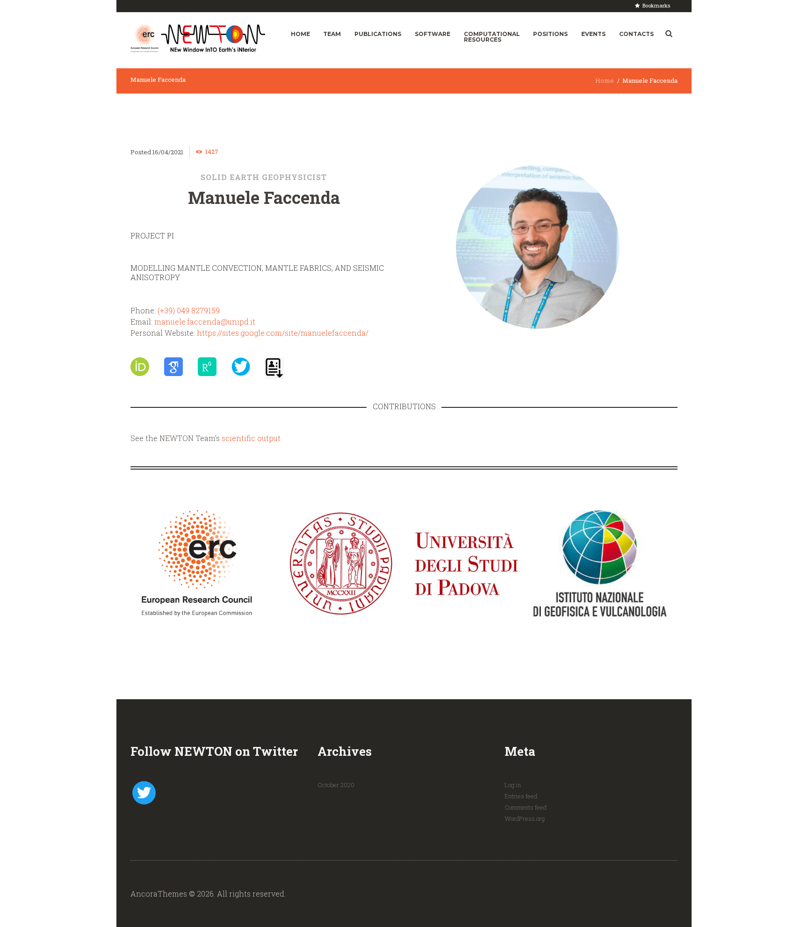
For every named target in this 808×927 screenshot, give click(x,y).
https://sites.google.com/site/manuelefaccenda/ (282, 333)
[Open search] (669, 33)
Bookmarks (656, 5)
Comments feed (526, 807)
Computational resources (492, 36)
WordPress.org (525, 818)
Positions (550, 33)
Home (300, 33)
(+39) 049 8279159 (189, 310)
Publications (377, 33)
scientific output (251, 438)
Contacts (636, 33)
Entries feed (521, 796)
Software (432, 33)
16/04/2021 (167, 152)
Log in (513, 785)
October (335, 785)
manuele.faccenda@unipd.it (204, 321)
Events (593, 33)
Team (332, 33)
